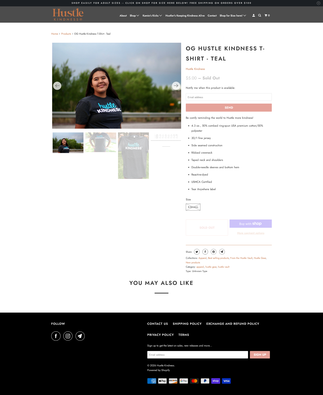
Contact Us (157, 324)
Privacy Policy (160, 335)
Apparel (203, 258)
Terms (184, 335)
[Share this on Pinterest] (213, 252)
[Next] (176, 86)
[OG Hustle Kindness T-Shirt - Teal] (116, 86)
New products (193, 262)
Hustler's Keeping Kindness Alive (185, 15)
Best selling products (218, 258)
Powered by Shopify (158, 370)
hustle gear (210, 267)
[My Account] (254, 15)
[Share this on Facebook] (205, 252)
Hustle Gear (260, 258)
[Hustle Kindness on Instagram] (69, 336)
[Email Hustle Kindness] (81, 336)
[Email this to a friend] (221, 252)
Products (66, 34)
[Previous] (57, 86)
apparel (200, 267)
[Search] (260, 15)
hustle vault (223, 267)
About (123, 15)
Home (54, 34)
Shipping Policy (187, 324)
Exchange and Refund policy (232, 324)
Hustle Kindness (195, 69)
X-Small (193, 207)
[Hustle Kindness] (68, 14)
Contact (212, 15)
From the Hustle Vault (241, 258)
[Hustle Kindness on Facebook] (56, 336)
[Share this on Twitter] (196, 252)
